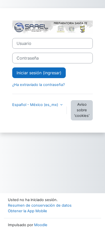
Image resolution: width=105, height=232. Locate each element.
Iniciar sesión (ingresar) (39, 72)
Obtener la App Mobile (27, 211)
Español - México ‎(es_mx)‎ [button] (35, 104)
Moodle (40, 225)
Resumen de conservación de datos (40, 205)
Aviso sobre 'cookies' (81, 110)
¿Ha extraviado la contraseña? (38, 84)
